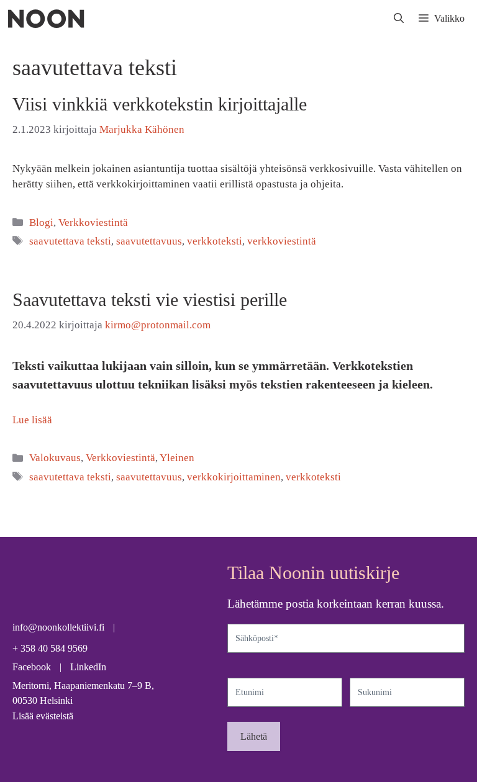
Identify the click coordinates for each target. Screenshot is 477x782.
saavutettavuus (149, 241)
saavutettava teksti (70, 241)
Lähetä (253, 736)
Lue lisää (32, 420)
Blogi (41, 222)
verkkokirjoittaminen (234, 477)
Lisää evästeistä (42, 716)
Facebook (31, 667)
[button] (398, 18)
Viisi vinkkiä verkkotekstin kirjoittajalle (159, 104)
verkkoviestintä (281, 241)
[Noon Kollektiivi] (46, 18)
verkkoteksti (214, 241)
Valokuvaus (55, 458)
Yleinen (177, 458)
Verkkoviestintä (93, 222)
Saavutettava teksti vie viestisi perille (149, 299)
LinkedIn (88, 667)
